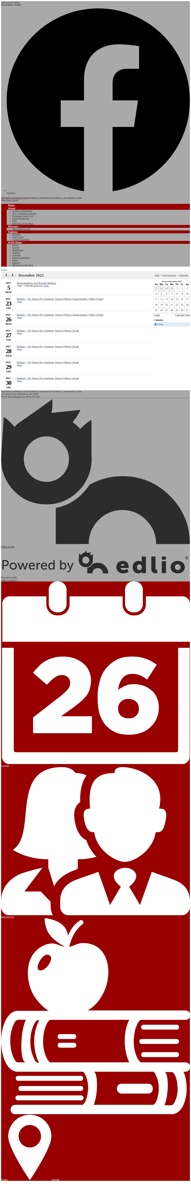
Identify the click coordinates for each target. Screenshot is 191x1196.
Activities (16, 255)
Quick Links (17, 237)
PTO (14, 221)
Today (157, 315)
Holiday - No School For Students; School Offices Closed (48, 330)
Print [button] (157, 275)
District (15, 245)
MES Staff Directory (21, 229)
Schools (15, 247)
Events (160, 324)
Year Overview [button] (169, 275)
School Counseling (20, 239)
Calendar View (182, 315)
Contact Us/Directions (22, 211)
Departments (17, 250)
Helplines (16, 234)
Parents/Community (21, 257)
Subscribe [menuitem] (183, 275)
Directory (16, 263)
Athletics (16, 252)
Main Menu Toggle (9, 200)
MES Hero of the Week (22, 223)
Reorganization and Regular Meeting (36, 283)
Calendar (55, 1179)
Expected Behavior (20, 218)
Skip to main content (10, 2)
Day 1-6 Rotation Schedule (24, 213)
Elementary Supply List (22, 216)
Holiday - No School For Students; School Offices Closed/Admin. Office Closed (60, 298)
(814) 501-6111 (14, 396)
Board (15, 260)
